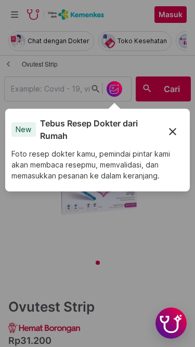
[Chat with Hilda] (171, 323)
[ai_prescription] (114, 89)
